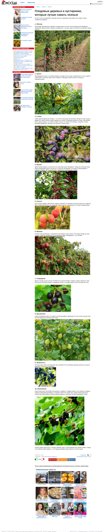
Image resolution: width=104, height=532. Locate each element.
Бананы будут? (19, 62)
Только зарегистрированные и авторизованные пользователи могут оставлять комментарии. (62, 466)
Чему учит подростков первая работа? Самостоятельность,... (42, 516)
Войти (100, 1)
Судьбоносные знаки (54, 484)
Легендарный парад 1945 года (55, 516)
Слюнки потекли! (20, 57)
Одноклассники (63, 459)
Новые (38, 6)
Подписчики (31, 2)
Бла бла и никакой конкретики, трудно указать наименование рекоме (32, 68)
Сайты (22, 2)
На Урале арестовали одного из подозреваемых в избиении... (67, 517)
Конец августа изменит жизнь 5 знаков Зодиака (42, 500)
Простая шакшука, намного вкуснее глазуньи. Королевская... (67, 485)
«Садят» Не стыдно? (21, 66)
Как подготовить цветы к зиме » (84, 456)
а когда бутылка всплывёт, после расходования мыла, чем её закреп (32, 50)
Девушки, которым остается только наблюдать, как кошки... (80, 485)
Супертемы (17, 72)
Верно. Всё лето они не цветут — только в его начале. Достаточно (31, 64)
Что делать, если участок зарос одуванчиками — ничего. (29, 65)
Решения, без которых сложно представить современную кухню (67, 501)
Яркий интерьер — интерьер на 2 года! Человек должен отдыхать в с (32, 60)
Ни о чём (18, 58)
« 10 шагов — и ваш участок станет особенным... (46, 456)
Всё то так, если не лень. (21, 69)
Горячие (44, 6)
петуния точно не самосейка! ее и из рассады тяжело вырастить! (31, 54)
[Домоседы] (9, 4)
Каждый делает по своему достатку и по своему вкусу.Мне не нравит (32, 52)
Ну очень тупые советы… (22, 56)
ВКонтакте (73, 459)
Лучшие (50, 6)
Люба (90, 454)
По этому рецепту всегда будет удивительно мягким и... (55, 501)
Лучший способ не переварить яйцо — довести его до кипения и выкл (32, 61)
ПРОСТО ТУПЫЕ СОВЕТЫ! (22, 53)
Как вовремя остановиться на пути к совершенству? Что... (80, 501)
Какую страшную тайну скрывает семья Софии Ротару (80, 516)
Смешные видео (42, 484)
